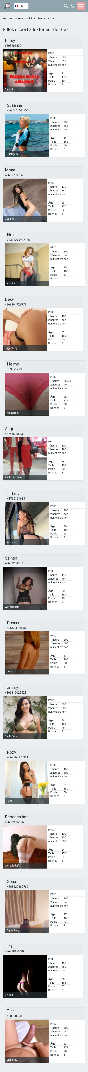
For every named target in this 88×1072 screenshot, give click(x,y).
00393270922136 (18, 240)
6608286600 (13, 46)
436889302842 (15, 822)
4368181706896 (15, 951)
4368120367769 (17, 887)
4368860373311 (17, 757)
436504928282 (17, 628)
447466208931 (15, 434)
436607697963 (15, 175)
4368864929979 (15, 304)
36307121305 (16, 369)
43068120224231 (16, 692)
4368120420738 (15, 563)
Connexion (73, 5)
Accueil (8, 18)
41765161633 (16, 498)
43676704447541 (18, 110)
